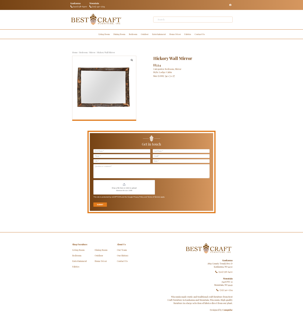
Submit (100, 205)
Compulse (227, 309)
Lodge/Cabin (165, 72)
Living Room (104, 34)
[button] (132, 60)
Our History (122, 255)
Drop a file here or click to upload (124, 188)
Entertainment (159, 34)
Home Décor (175, 34)
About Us (121, 244)
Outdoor (145, 34)
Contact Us (200, 34)
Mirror (92, 52)
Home (75, 52)
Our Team (122, 250)
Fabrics (187, 34)
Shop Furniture (79, 244)
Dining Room (119, 34)
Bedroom (133, 34)
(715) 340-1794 (98, 6)
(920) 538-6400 (80, 6)
